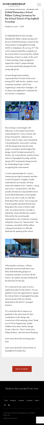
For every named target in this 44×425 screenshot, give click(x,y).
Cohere (14, 418)
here (7, 341)
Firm (6, 400)
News (37, 400)
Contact (29, 400)
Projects (13, 400)
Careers (21, 400)
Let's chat (33, 388)
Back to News (22, 369)
